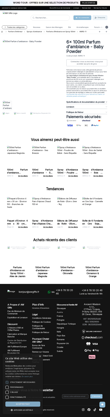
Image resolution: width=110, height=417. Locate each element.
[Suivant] (106, 31)
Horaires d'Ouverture (40, 308)
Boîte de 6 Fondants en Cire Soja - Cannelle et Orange (92, 223)
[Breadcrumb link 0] (2, 31)
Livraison (76, 8)
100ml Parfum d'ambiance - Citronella (67, 270)
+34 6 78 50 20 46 (92, 290)
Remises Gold (86, 8)
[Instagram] (83, 409)
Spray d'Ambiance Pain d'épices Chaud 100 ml (42, 223)
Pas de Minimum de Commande (60, 8)
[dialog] (23, 383)
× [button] (40, 356)
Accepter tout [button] (23, 404)
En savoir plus (27, 376)
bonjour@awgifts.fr (29, 292)
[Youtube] (100, 409)
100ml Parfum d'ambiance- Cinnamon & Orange (92, 272)
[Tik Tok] (95, 409)
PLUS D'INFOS (88, 3)
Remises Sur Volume (100, 8)
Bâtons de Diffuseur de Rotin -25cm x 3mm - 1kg (67, 223)
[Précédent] (99, 31)
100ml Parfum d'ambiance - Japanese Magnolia (17, 172)
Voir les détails (23, 176)
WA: (62, 292)
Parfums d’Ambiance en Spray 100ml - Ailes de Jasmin (17, 272)
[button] (22, 410)
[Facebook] (89, 409)
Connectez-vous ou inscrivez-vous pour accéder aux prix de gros (87, 63)
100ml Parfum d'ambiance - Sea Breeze (42, 172)
